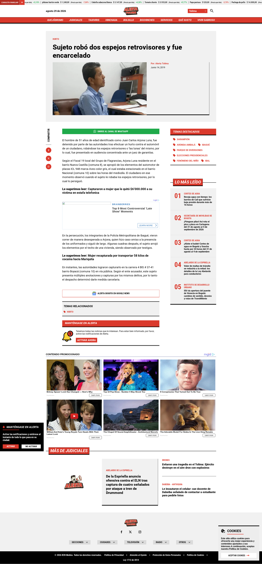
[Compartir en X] (48, 158)
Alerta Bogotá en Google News (114, 293)
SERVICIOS (166, 20)
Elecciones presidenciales (192, 155)
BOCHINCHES (147, 20)
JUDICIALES (75, 20)
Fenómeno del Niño (188, 160)
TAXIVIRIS (93, 20)
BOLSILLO (128, 20)
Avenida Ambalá (186, 145)
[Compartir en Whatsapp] (48, 166)
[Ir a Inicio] (131, 11)
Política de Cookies (238, 549)
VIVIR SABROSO (206, 20)
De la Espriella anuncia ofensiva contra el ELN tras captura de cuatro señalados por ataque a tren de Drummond (127, 484)
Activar (11, 446)
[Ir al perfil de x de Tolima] (130, 532)
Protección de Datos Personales (167, 555)
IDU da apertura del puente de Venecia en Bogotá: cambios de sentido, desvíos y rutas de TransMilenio (198, 294)
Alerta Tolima (162, 63)
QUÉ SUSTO (184, 20)
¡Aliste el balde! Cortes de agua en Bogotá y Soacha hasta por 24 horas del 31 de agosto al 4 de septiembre (198, 248)
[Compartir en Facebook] (48, 150)
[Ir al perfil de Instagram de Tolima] (140, 532)
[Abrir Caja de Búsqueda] (211, 11)
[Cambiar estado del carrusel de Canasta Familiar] (22, 2)
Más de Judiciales (69, 450)
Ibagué (206, 145)
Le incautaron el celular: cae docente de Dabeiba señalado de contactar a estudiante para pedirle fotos (189, 492)
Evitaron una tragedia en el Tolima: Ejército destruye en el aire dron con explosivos (188, 466)
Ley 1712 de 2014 (131, 560)
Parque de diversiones (190, 150)
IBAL (207, 160)
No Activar (31, 446)
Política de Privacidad (114, 555)
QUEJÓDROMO (55, 20)
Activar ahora (86, 340)
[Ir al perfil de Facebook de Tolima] (121, 532)
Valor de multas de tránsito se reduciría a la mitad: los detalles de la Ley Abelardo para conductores (197, 270)
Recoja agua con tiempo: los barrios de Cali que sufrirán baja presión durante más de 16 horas (198, 201)
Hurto (70, 312)
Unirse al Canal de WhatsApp (113, 131)
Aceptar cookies (236, 555)
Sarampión (183, 139)
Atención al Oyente (138, 555)
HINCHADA (111, 20)
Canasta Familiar (9, 2)
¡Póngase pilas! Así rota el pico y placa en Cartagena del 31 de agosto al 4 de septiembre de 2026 (196, 225)
